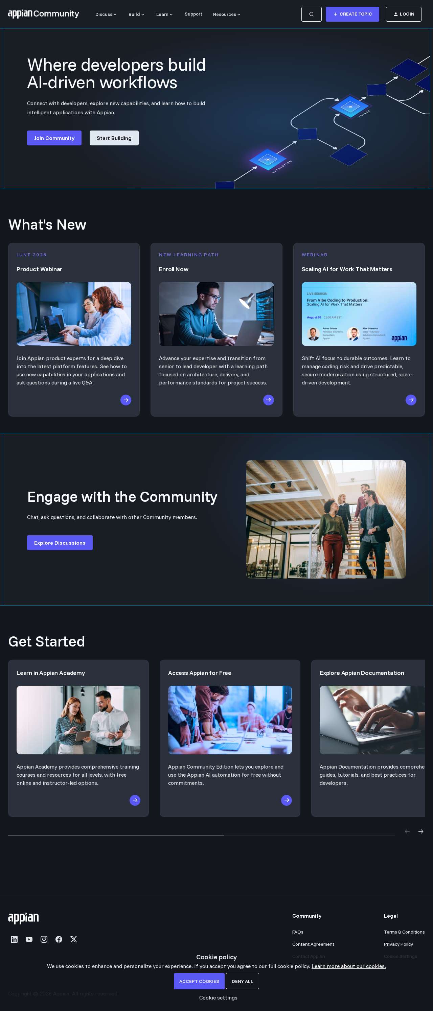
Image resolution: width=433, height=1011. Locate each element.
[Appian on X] (74, 939)
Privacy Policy (398, 944)
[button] (216, 997)
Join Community (54, 138)
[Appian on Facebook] (59, 939)
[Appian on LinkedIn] (14, 939)
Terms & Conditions (404, 932)
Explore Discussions (60, 542)
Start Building (114, 138)
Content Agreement (313, 944)
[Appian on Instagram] (44, 939)
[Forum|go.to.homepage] (43, 14)
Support (193, 14)
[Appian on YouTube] (29, 939)
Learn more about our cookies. (349, 966)
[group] (216, 738)
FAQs (297, 932)
